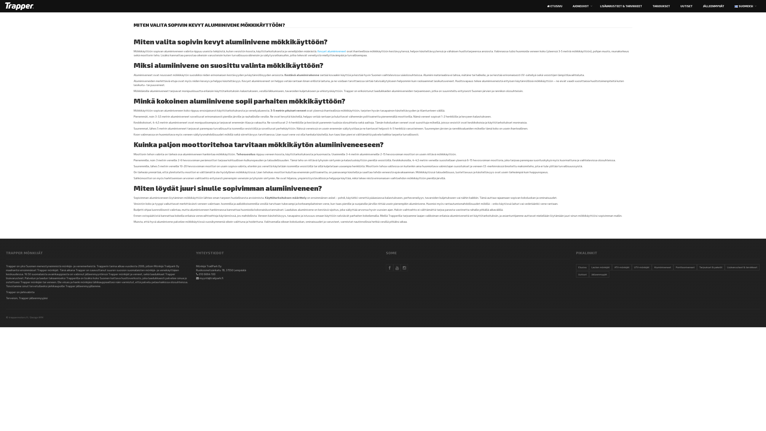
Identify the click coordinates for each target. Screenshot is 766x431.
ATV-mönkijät (621, 267)
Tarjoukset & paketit (710, 267)
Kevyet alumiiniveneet (332, 51)
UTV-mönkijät (641, 267)
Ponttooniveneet (685, 267)
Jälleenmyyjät (713, 6)
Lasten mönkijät (600, 267)
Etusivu (556, 6)
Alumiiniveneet (662, 267)
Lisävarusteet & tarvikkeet (621, 6)
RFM (41, 317)
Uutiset (686, 6)
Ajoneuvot (581, 6)
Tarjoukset (661, 6)
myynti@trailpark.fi (211, 278)
